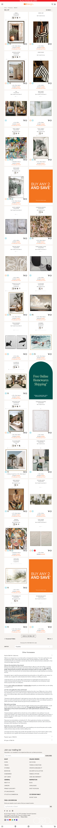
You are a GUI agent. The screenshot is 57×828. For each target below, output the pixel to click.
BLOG (30, 782)
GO (51, 806)
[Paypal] (14, 820)
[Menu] (3, 826)
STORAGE (7, 768)
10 (13, 19)
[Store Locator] (16, 826)
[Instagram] (7, 811)
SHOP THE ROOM (34, 788)
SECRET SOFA (33, 797)
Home (5, 7)
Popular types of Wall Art (10, 737)
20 (24, 447)
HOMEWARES (8, 774)
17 (20, 19)
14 (17, 19)
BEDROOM (7, 771)
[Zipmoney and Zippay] (17, 820)
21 (23, 19)
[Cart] (55, 826)
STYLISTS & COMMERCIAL (11, 794)
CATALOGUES (32, 785)
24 (26, 19)
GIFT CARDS (7, 777)
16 (19, 19)
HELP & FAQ (32, 762)
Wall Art (15, 7)
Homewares (10, 7)
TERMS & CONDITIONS (35, 765)
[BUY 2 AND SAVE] (41, 186)
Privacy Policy (24, 816)
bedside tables (27, 685)
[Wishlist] (27, 45)
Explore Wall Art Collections (11, 655)
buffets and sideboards (17, 685)
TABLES (6, 765)
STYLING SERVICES (9, 791)
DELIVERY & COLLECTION (36, 771)
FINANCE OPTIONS (34, 774)
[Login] (29, 826)
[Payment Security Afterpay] (12, 820)
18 (21, 19)
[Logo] (28, 4)
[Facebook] (4, 811)
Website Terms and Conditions (11, 816)
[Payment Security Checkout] (5, 820)
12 (15, 19)
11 (14, 19)
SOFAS (6, 762)
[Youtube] (9, 810)
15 (18, 19)
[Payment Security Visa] (7, 820)
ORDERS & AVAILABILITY (35, 768)
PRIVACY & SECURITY (9, 788)
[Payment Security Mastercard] (10, 820)
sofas (9, 685)
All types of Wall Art (9, 740)
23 (25, 19)
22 (24, 19)
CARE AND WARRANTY (35, 777)
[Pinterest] (12, 811)
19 (22, 19)
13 (16, 19)
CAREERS (6, 785)
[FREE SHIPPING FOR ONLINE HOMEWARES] (41, 380)
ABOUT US (7, 782)
